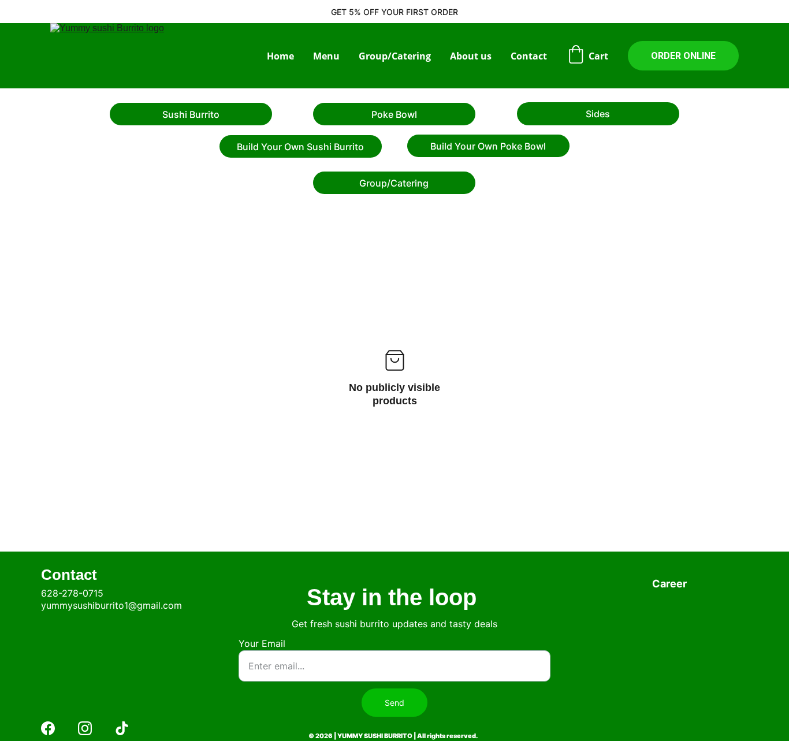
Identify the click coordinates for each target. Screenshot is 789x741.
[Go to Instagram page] (85, 728)
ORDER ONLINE (683, 55)
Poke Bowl (394, 114)
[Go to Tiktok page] (122, 728)
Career (669, 584)
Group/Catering (395, 56)
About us (471, 56)
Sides (598, 114)
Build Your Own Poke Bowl (488, 146)
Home (280, 56)
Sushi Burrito (190, 114)
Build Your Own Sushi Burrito (300, 146)
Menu (326, 56)
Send (394, 703)
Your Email (262, 643)
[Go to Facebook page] (48, 728)
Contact (529, 56)
